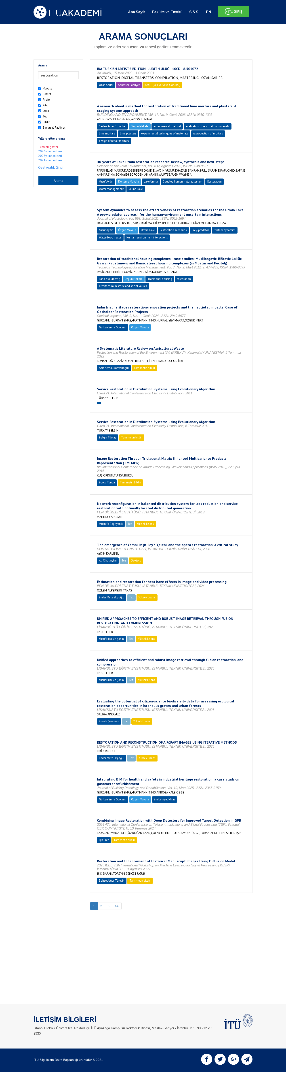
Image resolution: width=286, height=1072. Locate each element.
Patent (47, 94)
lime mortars (107, 133)
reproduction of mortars (208, 133)
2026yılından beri (50, 151)
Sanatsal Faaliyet (54, 127)
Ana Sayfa (136, 12)
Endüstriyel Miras (164, 799)
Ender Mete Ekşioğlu (111, 597)
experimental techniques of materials (164, 133)
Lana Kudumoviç (109, 279)
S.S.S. (194, 12)
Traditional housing (159, 279)
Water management (111, 189)
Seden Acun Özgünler (112, 126)
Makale (47, 88)
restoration (184, 279)
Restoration (214, 181)
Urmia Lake (148, 230)
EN (208, 12)
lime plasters (128, 133)
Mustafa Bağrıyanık (111, 524)
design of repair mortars (114, 141)
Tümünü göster (48, 147)
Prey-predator (200, 230)
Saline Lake (135, 189)
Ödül (46, 111)
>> (117, 906)
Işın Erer (104, 840)
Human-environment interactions (147, 237)
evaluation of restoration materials (207, 126)
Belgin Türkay (107, 437)
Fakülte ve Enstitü (167, 12)
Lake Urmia (151, 181)
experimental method (167, 126)
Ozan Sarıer (106, 85)
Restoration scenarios (173, 230)
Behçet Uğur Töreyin (111, 881)
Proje (46, 100)
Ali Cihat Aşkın (108, 560)
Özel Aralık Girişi (50, 167)
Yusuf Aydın (106, 181)
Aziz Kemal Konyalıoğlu (114, 368)
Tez (45, 116)
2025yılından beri (50, 156)
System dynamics (225, 230)
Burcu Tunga (107, 482)
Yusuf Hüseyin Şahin (111, 639)
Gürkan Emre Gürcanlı (112, 327)
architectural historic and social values (123, 286)
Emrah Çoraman (109, 721)
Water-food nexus (110, 237)
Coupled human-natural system (182, 181)
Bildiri (46, 122)
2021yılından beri (50, 160)
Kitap (46, 105)
